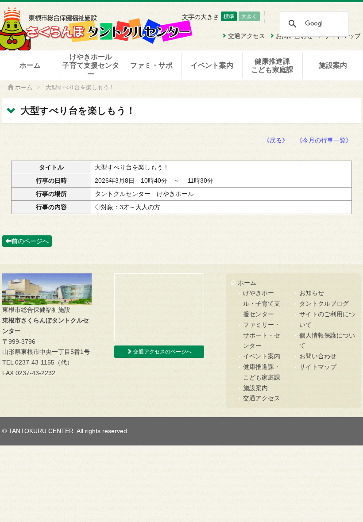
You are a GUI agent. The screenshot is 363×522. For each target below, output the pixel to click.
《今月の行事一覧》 (324, 140)
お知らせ (311, 292)
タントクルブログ (324, 303)
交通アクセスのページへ (162, 352)
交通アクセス (261, 398)
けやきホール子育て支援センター (90, 65)
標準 (229, 16)
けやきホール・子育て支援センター (261, 303)
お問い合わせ (317, 356)
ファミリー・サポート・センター (261, 335)
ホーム (30, 65)
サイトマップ (317, 366)
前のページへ (30, 241)
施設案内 (333, 65)
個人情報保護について (327, 340)
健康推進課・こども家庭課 (261, 372)
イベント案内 (212, 65)
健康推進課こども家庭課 (272, 65)
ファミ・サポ (151, 65)
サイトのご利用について (327, 319)
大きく (249, 16)
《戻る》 (275, 140)
